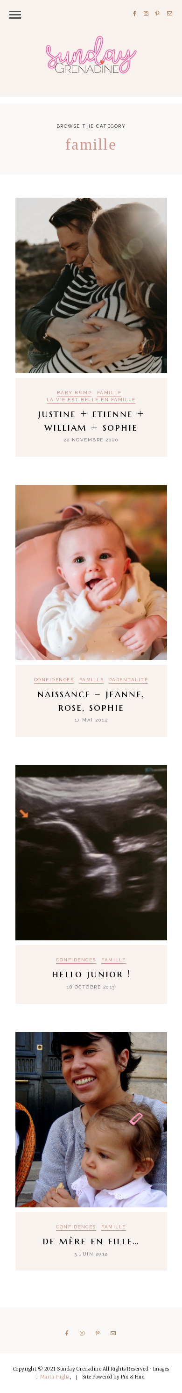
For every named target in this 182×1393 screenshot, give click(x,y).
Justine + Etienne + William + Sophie (91, 420)
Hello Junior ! (91, 973)
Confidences (54, 680)
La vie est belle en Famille (91, 399)
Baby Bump (74, 392)
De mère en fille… (91, 1240)
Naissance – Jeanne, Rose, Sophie (91, 700)
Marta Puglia (55, 1377)
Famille (109, 392)
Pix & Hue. (133, 1377)
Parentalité (128, 680)
